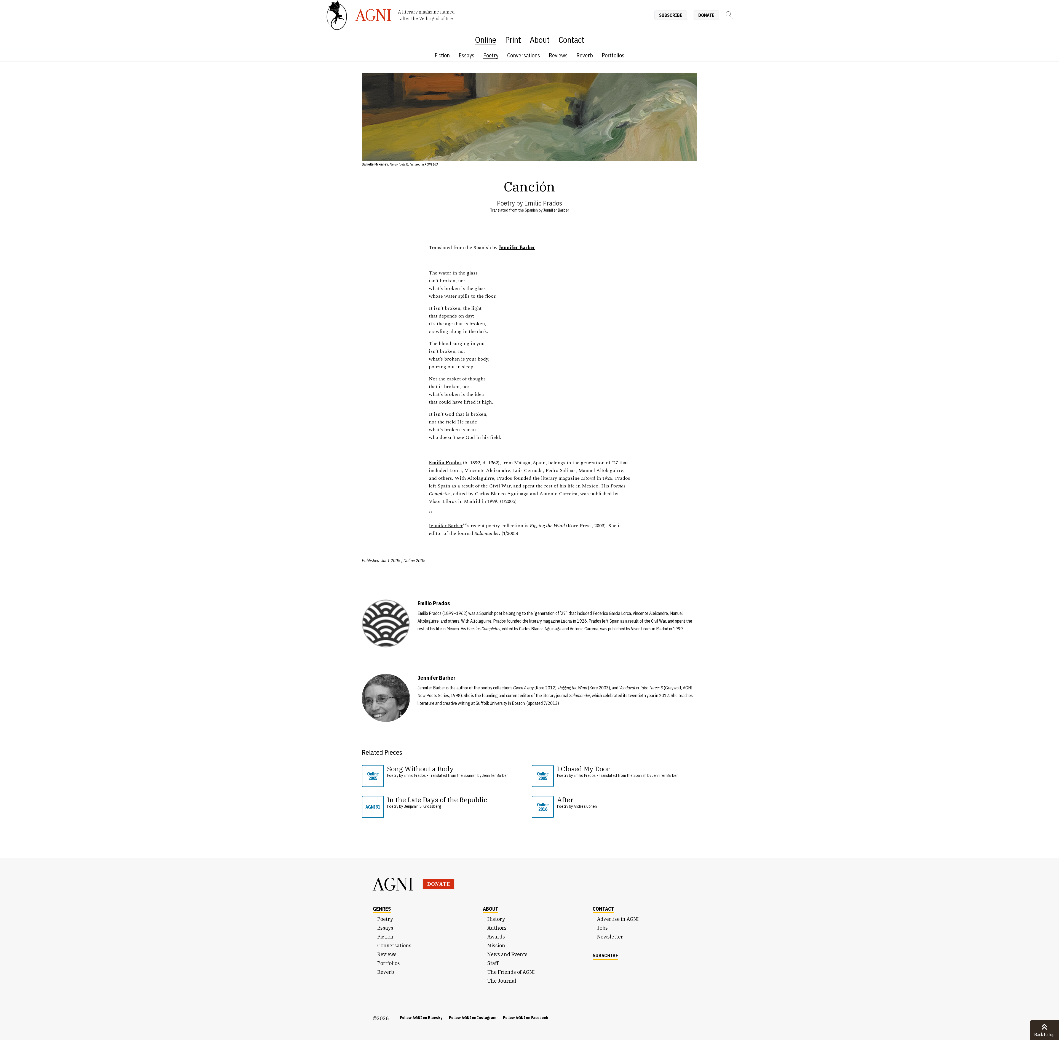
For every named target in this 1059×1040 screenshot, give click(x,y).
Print (513, 39)
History (496, 919)
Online (485, 39)
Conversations (523, 55)
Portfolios (613, 55)
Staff (492, 963)
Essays (466, 55)
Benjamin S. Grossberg (422, 806)
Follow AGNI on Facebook (525, 1017)
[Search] (729, 15)
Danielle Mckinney (375, 164)
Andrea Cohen (585, 806)
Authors (497, 928)
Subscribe (670, 15)
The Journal (501, 981)
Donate (706, 15)
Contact (571, 39)
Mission (496, 945)
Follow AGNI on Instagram (472, 1017)
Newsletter (610, 937)
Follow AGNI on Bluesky (421, 1017)
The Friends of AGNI (511, 972)
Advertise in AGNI (618, 919)
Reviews (558, 55)
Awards (496, 937)
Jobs (602, 928)
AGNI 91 (372, 807)
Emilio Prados (543, 203)
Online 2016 (543, 807)
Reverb (584, 55)
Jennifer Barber (556, 210)
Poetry (490, 55)
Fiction (442, 55)
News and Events (507, 954)
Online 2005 (373, 776)
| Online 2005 (413, 560)
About (540, 39)
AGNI (393, 884)
